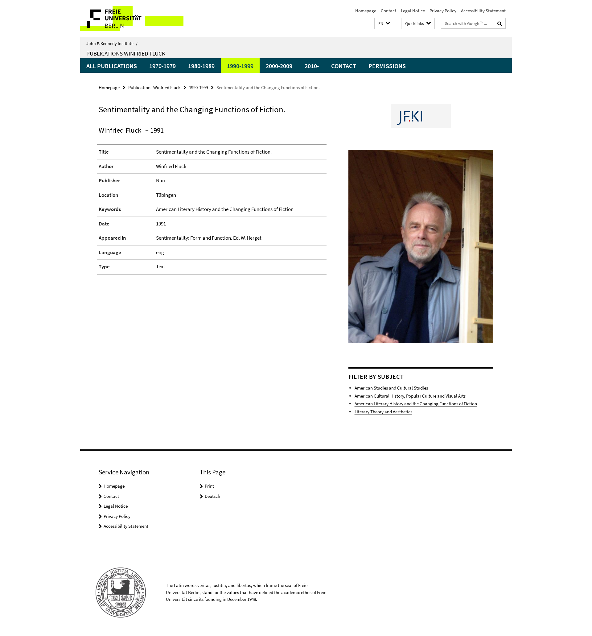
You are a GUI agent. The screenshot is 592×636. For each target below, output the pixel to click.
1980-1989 (201, 66)
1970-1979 (162, 66)
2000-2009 (279, 66)
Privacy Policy (443, 11)
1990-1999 (240, 66)
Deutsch (212, 496)
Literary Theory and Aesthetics (383, 412)
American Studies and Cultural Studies (391, 388)
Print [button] (209, 486)
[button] (384, 23)
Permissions (387, 66)
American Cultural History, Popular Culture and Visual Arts (410, 396)
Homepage (365, 11)
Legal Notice (413, 11)
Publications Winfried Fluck (125, 53)
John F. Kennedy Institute (112, 43)
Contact (388, 11)
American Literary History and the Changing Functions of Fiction (416, 404)
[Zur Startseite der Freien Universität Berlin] (131, 18)
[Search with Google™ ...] (499, 23)
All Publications (111, 66)
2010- (312, 66)
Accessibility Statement (483, 11)
